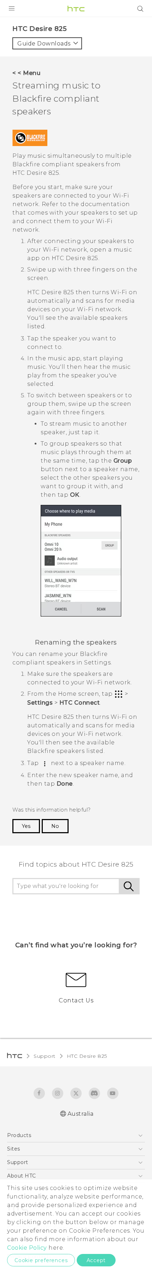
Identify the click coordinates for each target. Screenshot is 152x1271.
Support (44, 1056)
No (55, 826)
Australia (81, 1113)
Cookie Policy (27, 1247)
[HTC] (76, 8)
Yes (26, 826)
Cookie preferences (41, 1260)
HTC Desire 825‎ (87, 1056)
